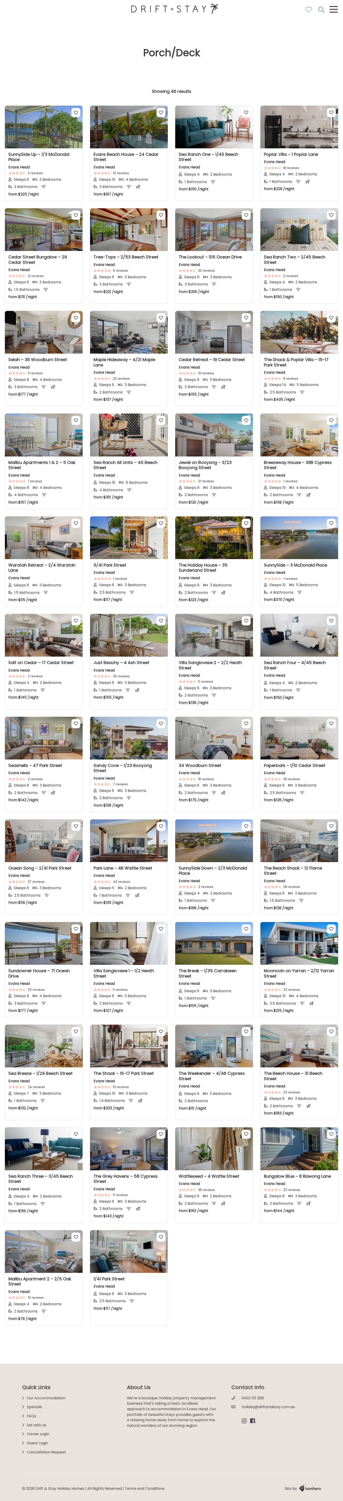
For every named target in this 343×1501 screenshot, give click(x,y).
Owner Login (38, 1434)
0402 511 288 (253, 1398)
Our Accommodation (46, 1398)
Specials (34, 1407)
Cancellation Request (46, 1452)
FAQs (31, 1416)
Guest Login (37, 1443)
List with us (36, 1425)
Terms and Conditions (144, 1488)
